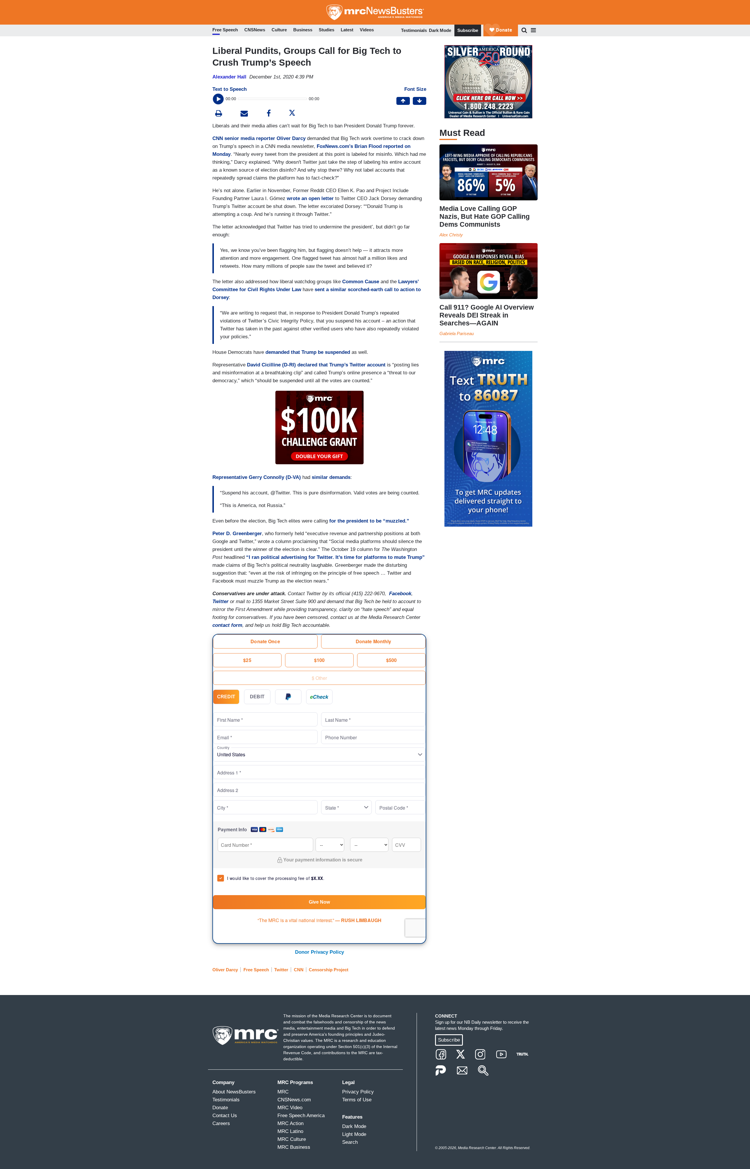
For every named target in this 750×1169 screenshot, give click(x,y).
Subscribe (467, 30)
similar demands (331, 477)
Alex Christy (451, 234)
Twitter (281, 969)
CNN (299, 969)
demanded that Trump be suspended (307, 352)
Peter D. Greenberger (237, 533)
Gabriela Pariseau (456, 333)
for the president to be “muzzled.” (369, 521)
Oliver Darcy (225, 969)
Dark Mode (440, 30)
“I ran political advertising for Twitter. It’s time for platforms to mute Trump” (335, 557)
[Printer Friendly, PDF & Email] (244, 114)
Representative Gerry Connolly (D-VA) (256, 477)
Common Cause (360, 281)
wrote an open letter (310, 198)
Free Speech (256, 969)
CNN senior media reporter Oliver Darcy (259, 138)
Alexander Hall (229, 77)
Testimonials (414, 30)
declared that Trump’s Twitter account (341, 365)
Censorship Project (328, 969)
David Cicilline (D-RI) (271, 365)
